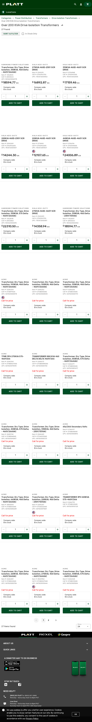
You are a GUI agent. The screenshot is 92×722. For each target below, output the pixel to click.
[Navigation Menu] (3, 4)
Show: (80, 624)
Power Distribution (23, 18)
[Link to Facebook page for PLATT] (25, 684)
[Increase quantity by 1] (27, 96)
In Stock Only (31, 34)
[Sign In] (81, 4)
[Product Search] (75, 4)
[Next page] (56, 620)
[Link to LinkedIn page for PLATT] (11, 684)
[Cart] (88, 4)
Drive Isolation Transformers (64, 18)
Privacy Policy (32, 718)
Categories (6, 18)
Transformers (42, 18)
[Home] (15, 4)
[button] (62, 25)
